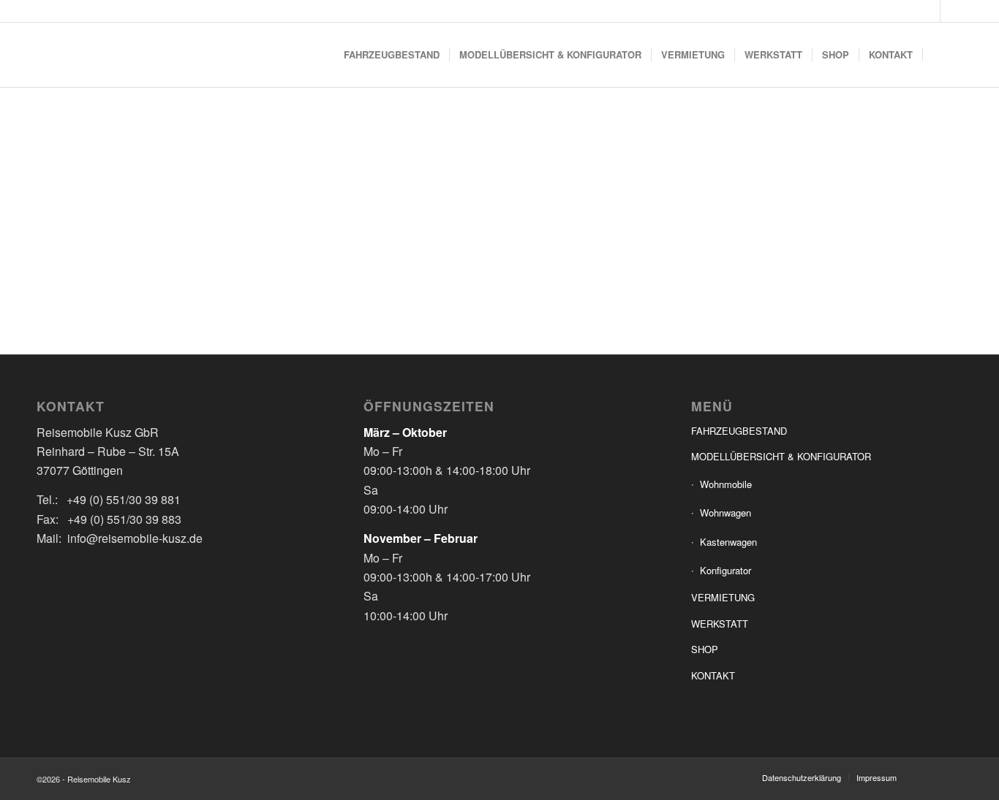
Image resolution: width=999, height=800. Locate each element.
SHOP (704, 649)
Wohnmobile (726, 484)
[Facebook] (929, 11)
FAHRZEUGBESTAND (739, 431)
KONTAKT (713, 675)
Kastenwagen (728, 542)
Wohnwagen (725, 512)
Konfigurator (725, 570)
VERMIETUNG (723, 597)
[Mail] (951, 11)
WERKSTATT (719, 624)
